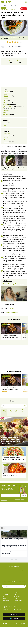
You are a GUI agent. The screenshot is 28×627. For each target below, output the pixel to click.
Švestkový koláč (22, 581)
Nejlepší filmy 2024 (13, 568)
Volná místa (5, 594)
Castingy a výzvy (17, 596)
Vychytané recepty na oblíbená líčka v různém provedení (14, 169)
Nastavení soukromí (18, 609)
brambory (6, 140)
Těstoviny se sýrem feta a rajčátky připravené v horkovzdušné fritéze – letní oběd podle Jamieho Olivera (13, 459)
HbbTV (4, 598)
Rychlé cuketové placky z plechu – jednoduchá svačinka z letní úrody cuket (10, 336)
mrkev (6, 98)
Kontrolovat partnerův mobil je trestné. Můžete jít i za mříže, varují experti (13, 552)
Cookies (4, 604)
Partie (18, 570)
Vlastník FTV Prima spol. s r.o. (7, 607)
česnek (6, 96)
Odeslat (24, 495)
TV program (7, 570)
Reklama (4, 596)
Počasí (21, 570)
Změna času (13, 570)
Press (15, 594)
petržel (6, 100)
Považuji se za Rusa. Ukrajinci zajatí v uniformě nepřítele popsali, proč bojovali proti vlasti (14, 546)
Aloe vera (19, 577)
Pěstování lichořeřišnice (10, 579)
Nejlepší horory (21, 568)
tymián (6, 104)
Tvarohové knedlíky (6, 581)
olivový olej (7, 114)
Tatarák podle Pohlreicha (11, 577)
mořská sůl (7, 110)
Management (16, 592)
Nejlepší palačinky (14, 581)
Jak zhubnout (6, 568)
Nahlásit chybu (6, 609)
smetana (6, 142)
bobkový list (7, 102)
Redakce (15, 606)
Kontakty (15, 598)
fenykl (5, 137)
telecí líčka (7, 92)
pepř (5, 112)
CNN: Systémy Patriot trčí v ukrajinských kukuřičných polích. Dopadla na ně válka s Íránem (13, 539)
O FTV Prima (5, 592)
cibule (5, 94)
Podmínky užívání (6, 600)
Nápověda (16, 604)
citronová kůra (8, 135)
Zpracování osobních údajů (18, 601)
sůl (5, 125)
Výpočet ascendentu (18, 579)
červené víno (7, 106)
